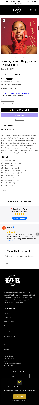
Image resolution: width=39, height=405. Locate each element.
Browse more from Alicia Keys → (11, 74)
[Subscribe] (33, 264)
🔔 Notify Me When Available (20, 110)
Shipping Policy (7, 317)
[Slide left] (16, 57)
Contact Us (6, 341)
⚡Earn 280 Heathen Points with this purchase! (16, 93)
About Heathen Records (9, 337)
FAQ (4, 325)
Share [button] (4, 191)
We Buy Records (8, 345)
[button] (4, 10)
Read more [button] (10, 241)
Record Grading (7, 349)
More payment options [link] (19, 119)
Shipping (8, 81)
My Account (6, 313)
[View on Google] (4, 228)
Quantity (3, 100)
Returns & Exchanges (9, 321)
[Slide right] (23, 57)
